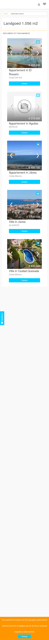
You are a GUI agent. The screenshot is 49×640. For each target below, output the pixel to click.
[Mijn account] (39, 4)
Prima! (24, 636)
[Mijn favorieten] (45, 4)
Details (24, 83)
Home (5, 14)
